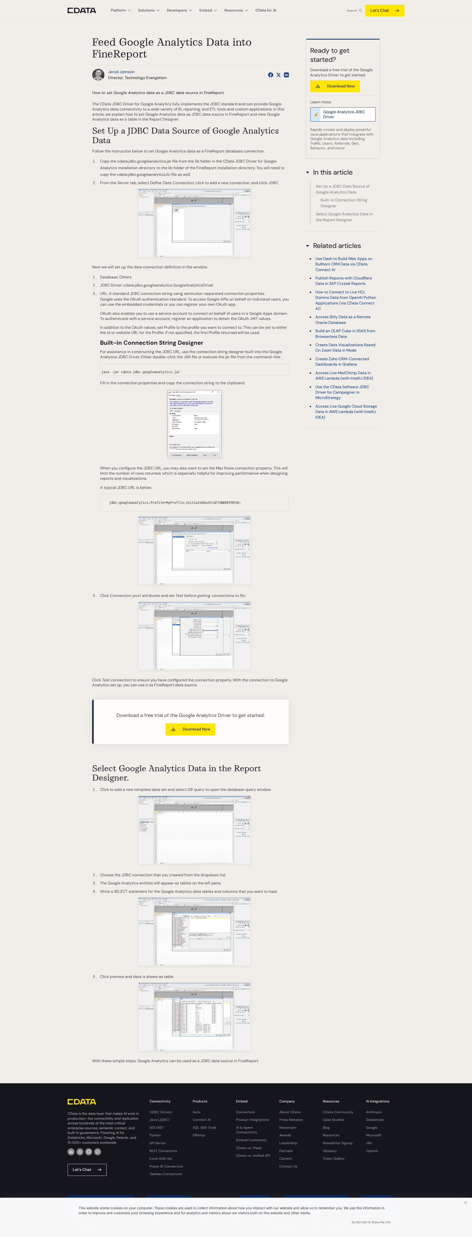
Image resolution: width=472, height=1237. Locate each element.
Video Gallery (334, 1158)
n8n (369, 1143)
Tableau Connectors (165, 1174)
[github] (88, 1151)
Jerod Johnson (121, 71)
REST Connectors (163, 1151)
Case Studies (333, 1119)
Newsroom (287, 1127)
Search (352, 11)
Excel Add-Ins (160, 1158)
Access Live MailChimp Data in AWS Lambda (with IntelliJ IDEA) (344, 375)
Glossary (330, 1151)
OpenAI (372, 1151)
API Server (157, 1143)
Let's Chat (379, 10)
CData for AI (265, 10)
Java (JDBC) (159, 1119)
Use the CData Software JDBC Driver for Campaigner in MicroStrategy (342, 392)
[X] (79, 1151)
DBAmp (199, 1135)
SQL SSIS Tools (204, 1127)
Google (371, 1127)
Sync (197, 1112)
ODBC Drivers (160, 1112)
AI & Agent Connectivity (246, 1130)
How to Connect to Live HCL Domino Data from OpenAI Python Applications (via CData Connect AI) (345, 300)
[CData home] (85, 10)
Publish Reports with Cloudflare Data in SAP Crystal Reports (343, 280)
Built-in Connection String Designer (344, 203)
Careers (285, 1158)
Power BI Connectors (166, 1166)
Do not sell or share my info (371, 1222)
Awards (285, 1135)
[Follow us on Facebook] (270, 74)
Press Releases (291, 1119)
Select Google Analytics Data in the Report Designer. (344, 216)
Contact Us (288, 1166)
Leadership (288, 1143)
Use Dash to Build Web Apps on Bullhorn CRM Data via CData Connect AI (343, 264)
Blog (326, 1127)
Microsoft (374, 1135)
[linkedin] (71, 1151)
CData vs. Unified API (253, 1155)
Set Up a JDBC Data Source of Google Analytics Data (342, 189)
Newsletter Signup (338, 1143)
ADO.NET (156, 1127)
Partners (286, 1151)
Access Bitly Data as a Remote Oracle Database (343, 319)
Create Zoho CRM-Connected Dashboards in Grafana (342, 361)
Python (155, 1135)
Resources (331, 1135)
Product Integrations (252, 1119)
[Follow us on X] (278, 74)
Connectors (245, 1112)
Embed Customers (251, 1140)
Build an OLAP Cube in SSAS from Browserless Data (345, 333)
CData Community (338, 1112)
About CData (289, 1112)
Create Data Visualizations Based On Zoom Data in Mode (345, 347)
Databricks (375, 1119)
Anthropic (374, 1112)
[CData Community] (97, 1151)
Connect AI (201, 1119)
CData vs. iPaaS (249, 1148)
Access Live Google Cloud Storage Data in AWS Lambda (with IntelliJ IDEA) (346, 411)
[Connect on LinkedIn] (286, 74)
